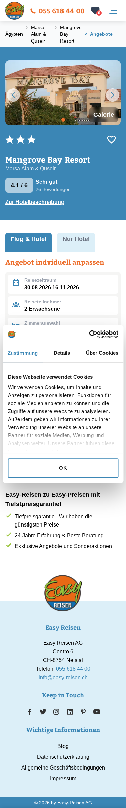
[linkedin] (70, 711)
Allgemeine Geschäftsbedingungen (63, 768)
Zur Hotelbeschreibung (35, 202)
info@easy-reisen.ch (63, 677)
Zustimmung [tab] (23, 353)
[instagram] (56, 711)
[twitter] (43, 711)
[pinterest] (83, 711)
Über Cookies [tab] (102, 353)
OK (63, 468)
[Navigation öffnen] (113, 10)
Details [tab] (62, 353)
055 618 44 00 (62, 10)
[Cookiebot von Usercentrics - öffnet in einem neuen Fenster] (89, 334)
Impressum (63, 778)
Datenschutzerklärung (63, 757)
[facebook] (29, 711)
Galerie (103, 114)
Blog (63, 746)
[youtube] (96, 711)
